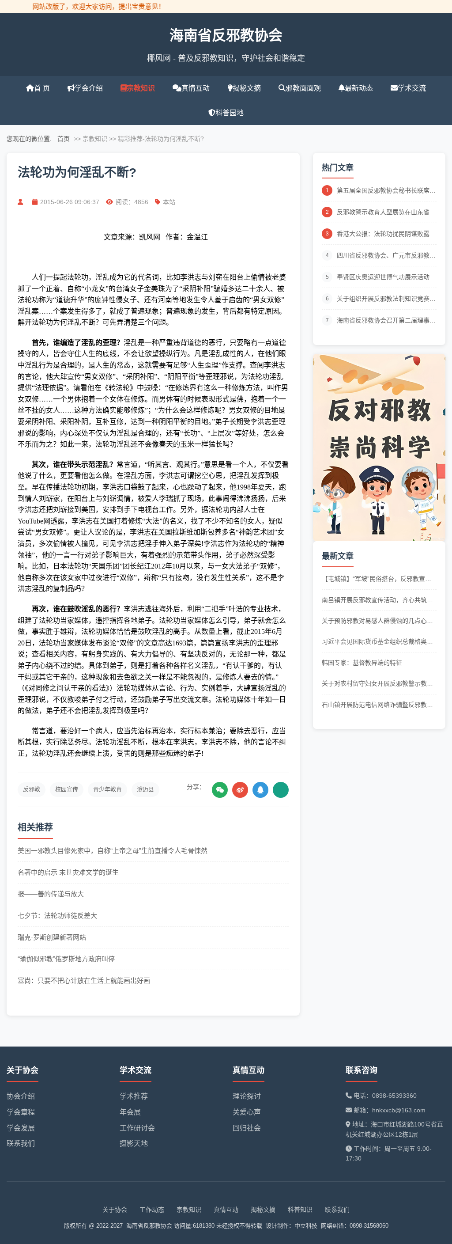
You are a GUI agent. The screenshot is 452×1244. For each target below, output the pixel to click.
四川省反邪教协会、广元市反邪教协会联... (386, 256)
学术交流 (412, 88)
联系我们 (21, 1143)
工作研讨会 (137, 1128)
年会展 (130, 1112)
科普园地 (229, 113)
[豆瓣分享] (281, 790)
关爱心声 (247, 1112)
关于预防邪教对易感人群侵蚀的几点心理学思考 (377, 621)
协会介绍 (21, 1096)
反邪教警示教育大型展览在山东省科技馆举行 (386, 213)
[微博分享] (240, 790)
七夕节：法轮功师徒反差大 (57, 915)
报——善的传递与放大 (51, 894)
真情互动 (195, 88)
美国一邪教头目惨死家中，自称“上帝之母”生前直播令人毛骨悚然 (112, 850)
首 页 (42, 88)
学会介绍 (89, 88)
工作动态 (151, 1209)
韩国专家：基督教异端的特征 (362, 662)
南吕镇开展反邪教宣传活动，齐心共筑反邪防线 (377, 600)
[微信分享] (220, 790)
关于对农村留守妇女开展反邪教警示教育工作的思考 (377, 684)
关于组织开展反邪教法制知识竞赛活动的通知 (386, 299)
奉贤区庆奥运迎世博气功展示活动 (383, 277)
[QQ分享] (260, 790)
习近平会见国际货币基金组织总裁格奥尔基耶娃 (377, 642)
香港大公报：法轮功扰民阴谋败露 (383, 233)
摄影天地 (134, 1143)
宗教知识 (141, 88)
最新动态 (359, 88)
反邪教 (31, 789)
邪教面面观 (303, 88)
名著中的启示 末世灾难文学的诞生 (68, 872)
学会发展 (21, 1128)
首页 (63, 138)
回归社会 (247, 1128)
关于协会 (114, 1209)
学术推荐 (134, 1096)
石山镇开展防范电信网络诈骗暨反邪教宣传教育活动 (377, 705)
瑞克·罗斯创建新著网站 (52, 937)
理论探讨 (247, 1096)
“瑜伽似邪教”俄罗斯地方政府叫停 (66, 959)
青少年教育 (107, 789)
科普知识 (300, 1209)
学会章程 (21, 1112)
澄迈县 (145, 789)
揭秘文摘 (247, 88)
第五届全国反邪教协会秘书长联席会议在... (386, 191)
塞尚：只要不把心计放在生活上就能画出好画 (84, 980)
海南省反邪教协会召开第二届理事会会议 (386, 321)
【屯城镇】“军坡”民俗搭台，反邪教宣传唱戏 (376, 579)
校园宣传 (66, 789)
